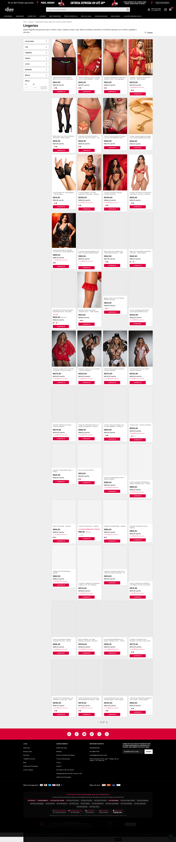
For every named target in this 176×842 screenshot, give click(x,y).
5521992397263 (95, 748)
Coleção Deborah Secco (133, 16)
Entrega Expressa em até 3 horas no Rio (69, 773)
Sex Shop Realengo (142, 800)
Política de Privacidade (30, 766)
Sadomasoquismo (101, 16)
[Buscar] (127, 9)
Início (24, 22)
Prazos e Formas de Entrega (65, 755)
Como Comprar (28, 770)
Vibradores (20, 16)
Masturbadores (55, 16)
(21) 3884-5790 (94, 751)
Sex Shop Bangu (113, 800)
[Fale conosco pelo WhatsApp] (165, 10)
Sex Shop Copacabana (112, 803)
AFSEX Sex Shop (61, 748)
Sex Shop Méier (85, 803)
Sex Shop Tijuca (73, 803)
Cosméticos (31, 16)
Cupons (58, 766)
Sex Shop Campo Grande (128, 800)
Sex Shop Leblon (94, 806)
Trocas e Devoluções (63, 759)
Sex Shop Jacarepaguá (36, 803)
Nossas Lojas (27, 751)
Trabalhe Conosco (29, 759)
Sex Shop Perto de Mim (57, 800)
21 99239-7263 (117, 812)
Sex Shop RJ (31, 800)
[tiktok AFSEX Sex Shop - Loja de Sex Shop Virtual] (92, 734)
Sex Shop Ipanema (82, 806)
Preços (58, 762)
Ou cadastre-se (156, 10)
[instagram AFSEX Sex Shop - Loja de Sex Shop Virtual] (69, 734)
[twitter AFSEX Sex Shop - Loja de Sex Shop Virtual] (99, 734)
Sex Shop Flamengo (140, 803)
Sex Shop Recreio (62, 803)
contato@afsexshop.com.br (98, 755)
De (26, 84)
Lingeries (43, 16)
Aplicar (43, 87)
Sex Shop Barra (50, 803)
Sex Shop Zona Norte (100, 800)
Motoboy (59, 751)
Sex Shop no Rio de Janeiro (65, 770)
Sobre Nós (26, 748)
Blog (24, 762)
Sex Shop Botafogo (126, 803)
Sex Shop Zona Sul (86, 800)
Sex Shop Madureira (97, 803)
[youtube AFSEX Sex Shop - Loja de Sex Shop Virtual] (84, 734)
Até (34, 84)
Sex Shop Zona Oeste (72, 800)
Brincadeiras (115, 16)
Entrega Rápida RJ (43, 800)
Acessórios (8, 16)
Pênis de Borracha (71, 16)
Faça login (157, 9)
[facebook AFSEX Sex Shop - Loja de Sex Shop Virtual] (77, 734)
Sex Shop (26, 755)
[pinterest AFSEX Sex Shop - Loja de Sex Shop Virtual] (107, 734)
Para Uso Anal (86, 16)
